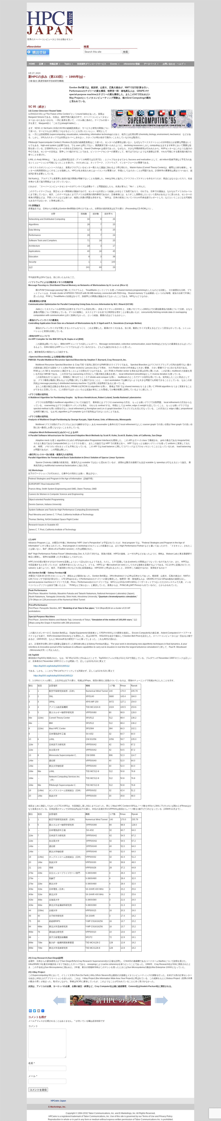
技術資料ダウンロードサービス (91, 64)
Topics (67, 64)
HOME (32, 64)
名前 (31, 1063)
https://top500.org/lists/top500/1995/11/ (51, 666)
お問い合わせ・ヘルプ (173, 64)
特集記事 (54, 64)
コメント (33, 1026)
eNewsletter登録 (132, 64)
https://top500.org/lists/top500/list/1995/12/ (53, 675)
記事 (41, 64)
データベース (150, 64)
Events (114, 64)
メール (32, 1076)
